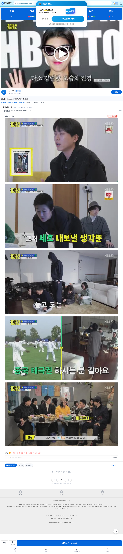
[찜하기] (4, 543)
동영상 (111, 11)
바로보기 (69, 543)
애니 (12, 17)
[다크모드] (115, 3)
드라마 (91, 11)
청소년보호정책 (72, 515)
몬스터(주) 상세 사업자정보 (61, 500)
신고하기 (114, 116)
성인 (111, 17)
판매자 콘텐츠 (10, 465)
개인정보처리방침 (59, 515)
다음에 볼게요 (44, 19)
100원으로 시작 (68, 19)
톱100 (12, 11)
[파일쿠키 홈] (6, 3)
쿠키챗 (31, 17)
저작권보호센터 (55, 518)
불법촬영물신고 (67, 518)
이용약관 (49, 515)
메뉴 (121, 4)
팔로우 (28, 465)
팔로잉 (32, 11)
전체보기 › (114, 465)
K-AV (91, 17)
